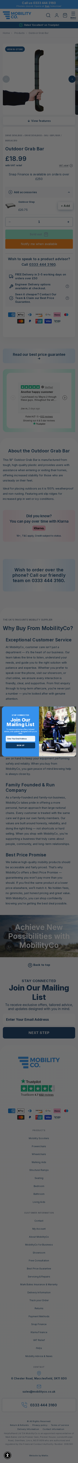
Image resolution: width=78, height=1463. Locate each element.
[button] (7, 1455)
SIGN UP (20, 746)
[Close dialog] (72, 709)
